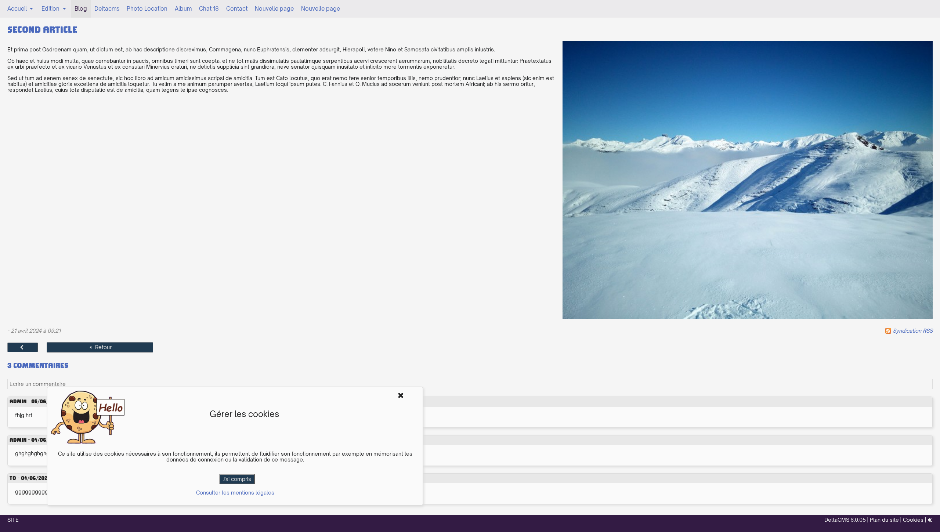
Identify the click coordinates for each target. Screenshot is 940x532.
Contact (236, 8)
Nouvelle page (274, 8)
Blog (81, 8)
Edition (50, 8)
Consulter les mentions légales (235, 492)
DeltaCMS (836, 520)
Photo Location (147, 8)
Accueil (17, 8)
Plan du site (884, 520)
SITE (13, 520)
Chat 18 (209, 8)
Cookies (913, 520)
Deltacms (106, 8)
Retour (103, 347)
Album (183, 8)
